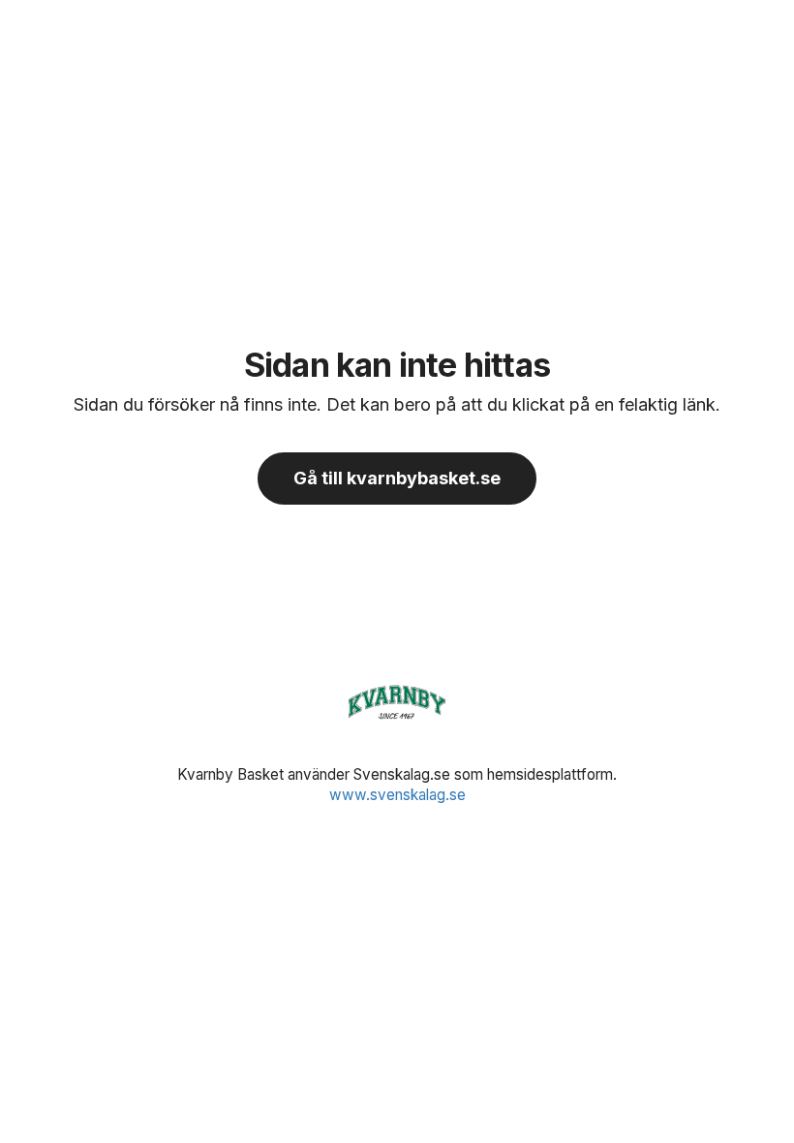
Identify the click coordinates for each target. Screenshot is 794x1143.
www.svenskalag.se (397, 795)
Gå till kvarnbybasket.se (397, 478)
